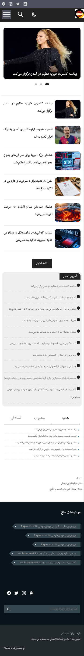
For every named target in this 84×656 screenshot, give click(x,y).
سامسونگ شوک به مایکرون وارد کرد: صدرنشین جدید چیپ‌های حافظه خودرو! (40, 378)
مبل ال (79, 478)
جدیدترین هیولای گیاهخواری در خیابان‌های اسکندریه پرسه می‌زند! (45, 366)
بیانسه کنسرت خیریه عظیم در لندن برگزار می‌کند (45, 74)
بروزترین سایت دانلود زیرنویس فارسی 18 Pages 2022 (48, 526)
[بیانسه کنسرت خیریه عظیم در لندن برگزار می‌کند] (42, 53)
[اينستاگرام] (10, 4)
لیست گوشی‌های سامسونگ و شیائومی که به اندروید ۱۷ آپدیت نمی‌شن (43, 343)
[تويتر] (18, 4)
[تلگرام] (3, 4)
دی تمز (64, 633)
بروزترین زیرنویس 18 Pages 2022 (58, 544)
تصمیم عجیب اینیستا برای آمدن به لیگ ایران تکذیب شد (50, 297)
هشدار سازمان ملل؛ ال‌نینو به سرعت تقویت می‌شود (52, 332)
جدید (65, 418)
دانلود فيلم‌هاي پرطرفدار (71, 483)
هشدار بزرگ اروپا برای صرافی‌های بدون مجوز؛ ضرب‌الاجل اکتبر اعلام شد (42, 309)
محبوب (39, 418)
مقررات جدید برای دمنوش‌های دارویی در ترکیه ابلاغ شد (50, 320)
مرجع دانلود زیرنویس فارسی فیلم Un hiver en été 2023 (47, 553)
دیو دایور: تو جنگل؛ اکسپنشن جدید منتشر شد (54, 355)
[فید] (25, 4)
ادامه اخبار (42, 263)
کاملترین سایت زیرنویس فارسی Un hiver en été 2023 (48, 562)
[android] (31, 593)
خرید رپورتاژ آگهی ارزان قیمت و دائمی (65, 489)
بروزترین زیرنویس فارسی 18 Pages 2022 (55, 535)
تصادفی (15, 418)
